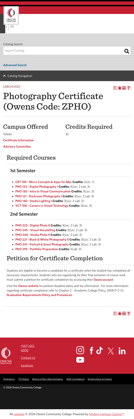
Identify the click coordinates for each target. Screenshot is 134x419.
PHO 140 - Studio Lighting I (33, 201)
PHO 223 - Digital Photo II (32, 225)
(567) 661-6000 (28, 348)
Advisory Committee (17, 146)
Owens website (28, 286)
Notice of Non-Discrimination (47, 378)
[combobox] (8, 26)
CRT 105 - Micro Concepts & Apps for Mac (43, 182)
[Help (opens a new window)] (128, 88)
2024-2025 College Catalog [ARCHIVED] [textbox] (12, 26)
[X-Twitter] (113, 351)
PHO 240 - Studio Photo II (32, 235)
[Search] (127, 51)
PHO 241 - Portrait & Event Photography (42, 244)
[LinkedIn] (124, 350)
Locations (27, 365)
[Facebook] (92, 350)
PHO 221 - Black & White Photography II (42, 239)
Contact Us (28, 358)
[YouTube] (82, 360)
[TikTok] (101, 350)
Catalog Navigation (20, 76)
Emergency (9, 378)
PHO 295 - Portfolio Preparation (36, 249)
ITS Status (23, 378)
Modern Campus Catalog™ (106, 414)
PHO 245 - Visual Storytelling (35, 230)
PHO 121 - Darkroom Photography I (38, 196)
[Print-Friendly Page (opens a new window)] (124, 88)
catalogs (19, 414)
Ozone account (103, 279)
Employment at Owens (100, 378)
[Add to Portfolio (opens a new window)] (119, 88)
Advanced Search (15, 65)
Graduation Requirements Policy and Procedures (39, 295)
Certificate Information (18, 140)
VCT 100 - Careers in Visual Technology (41, 205)
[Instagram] (82, 350)
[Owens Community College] (11, 15)
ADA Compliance (75, 378)
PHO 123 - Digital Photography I (36, 186)
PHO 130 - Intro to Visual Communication (43, 191)
